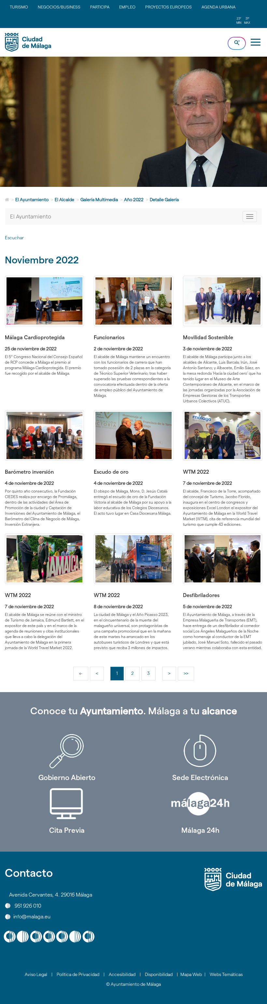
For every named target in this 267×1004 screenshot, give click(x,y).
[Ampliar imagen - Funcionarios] (133, 301)
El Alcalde (64, 199)
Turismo (19, 7)
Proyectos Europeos (168, 7)
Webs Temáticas (226, 974)
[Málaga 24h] (200, 804)
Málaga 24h (200, 830)
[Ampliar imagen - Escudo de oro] (133, 435)
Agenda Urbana (218, 7)
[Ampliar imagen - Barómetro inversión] (44, 435)
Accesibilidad (122, 974)
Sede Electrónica (200, 777)
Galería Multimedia (99, 199)
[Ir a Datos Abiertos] (67, 804)
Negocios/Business (59, 7)
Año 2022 (134, 199)
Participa (99, 7)
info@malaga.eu (31, 916)
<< (83, 675)
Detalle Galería (164, 199)
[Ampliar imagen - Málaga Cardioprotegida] (44, 301)
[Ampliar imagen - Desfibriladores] (222, 559)
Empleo (127, 7)
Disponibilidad (159, 974)
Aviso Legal (36, 974)
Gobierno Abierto (66, 777)
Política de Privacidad (78, 974)
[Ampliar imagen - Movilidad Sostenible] (222, 301)
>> (188, 675)
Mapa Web (191, 974)
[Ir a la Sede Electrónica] (200, 751)
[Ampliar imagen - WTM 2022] (222, 435)
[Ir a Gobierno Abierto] (67, 751)
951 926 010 (28, 905)
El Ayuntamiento (32, 199)
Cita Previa (67, 830)
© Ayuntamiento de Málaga (133, 984)
